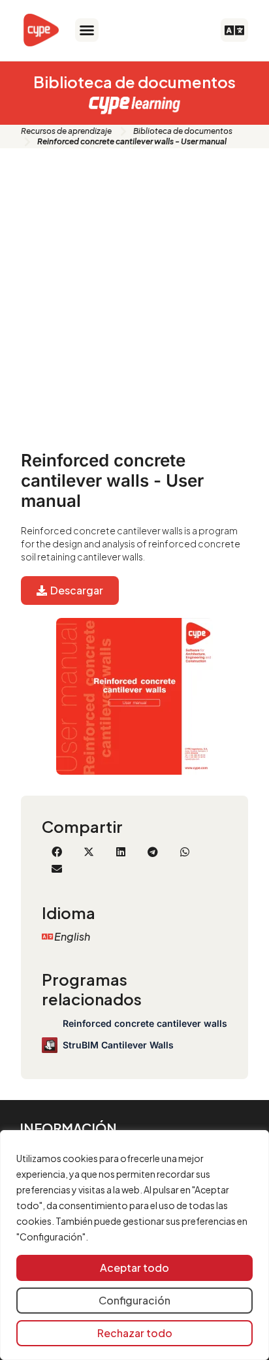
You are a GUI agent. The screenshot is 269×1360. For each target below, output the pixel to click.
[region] (134, 1245)
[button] (87, 30)
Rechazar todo (134, 1333)
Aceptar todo (134, 1267)
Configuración (134, 1300)
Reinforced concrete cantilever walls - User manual (112, 480)
